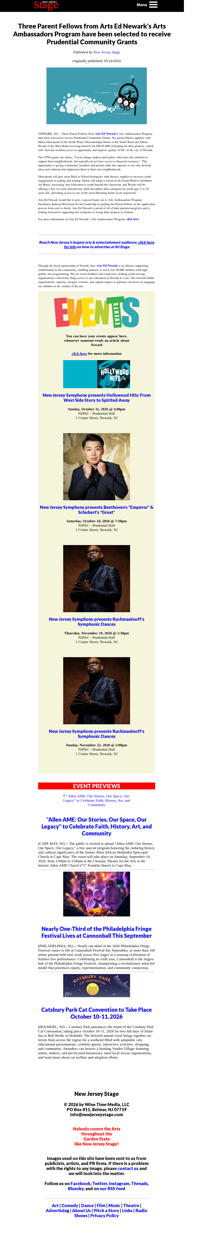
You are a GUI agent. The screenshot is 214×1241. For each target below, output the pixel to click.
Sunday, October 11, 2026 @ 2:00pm (96, 409)
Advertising (57, 1210)
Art (55, 1205)
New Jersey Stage (106, 52)
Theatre (131, 1205)
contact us (128, 1168)
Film (101, 1205)
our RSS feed (112, 1188)
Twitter (99, 1183)
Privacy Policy (104, 1215)
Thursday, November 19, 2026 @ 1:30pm (96, 633)
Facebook (80, 1183)
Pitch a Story (106, 1210)
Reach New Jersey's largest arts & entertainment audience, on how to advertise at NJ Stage (96, 244)
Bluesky (75, 1188)
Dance (87, 1205)
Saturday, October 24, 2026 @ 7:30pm (97, 521)
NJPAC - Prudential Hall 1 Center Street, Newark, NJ (97, 415)
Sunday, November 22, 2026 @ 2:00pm (96, 745)
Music (114, 1205)
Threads (139, 1183)
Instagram (119, 1183)
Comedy (70, 1205)
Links (127, 1210)
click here (132, 219)
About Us (81, 1210)
